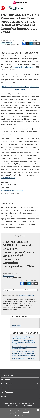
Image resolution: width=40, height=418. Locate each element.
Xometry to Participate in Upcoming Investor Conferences (24, 347)
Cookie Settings (26, 405)
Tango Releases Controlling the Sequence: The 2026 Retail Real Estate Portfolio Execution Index (23, 353)
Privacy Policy (13, 405)
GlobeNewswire (6, 43)
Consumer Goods (25, 295)
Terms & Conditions (9, 403)
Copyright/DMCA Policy (27, 403)
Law (33, 295)
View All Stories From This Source (24, 358)
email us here (16, 326)
